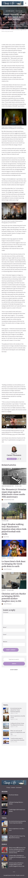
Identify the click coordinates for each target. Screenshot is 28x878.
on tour (13, 434)
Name (5, 627)
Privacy (8, 787)
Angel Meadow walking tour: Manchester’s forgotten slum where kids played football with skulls (14, 529)
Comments (19, 787)
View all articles (12, 458)
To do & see (19, 11)
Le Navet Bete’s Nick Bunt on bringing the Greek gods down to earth (13, 564)
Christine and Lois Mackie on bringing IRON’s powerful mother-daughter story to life (14, 597)
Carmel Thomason (9, 22)
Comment (5, 612)
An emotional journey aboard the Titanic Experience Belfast (16, 709)
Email (5, 634)
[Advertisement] (14, 37)
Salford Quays (10, 11)
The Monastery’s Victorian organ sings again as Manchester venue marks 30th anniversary (14, 493)
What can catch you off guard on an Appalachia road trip (17, 732)
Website (5, 641)
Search (14, 663)
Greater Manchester (8, 486)
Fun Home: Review (13, 795)
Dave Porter (6, 536)
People (4, 558)
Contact (13, 787)
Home (3, 29)
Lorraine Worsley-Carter (9, 499)
